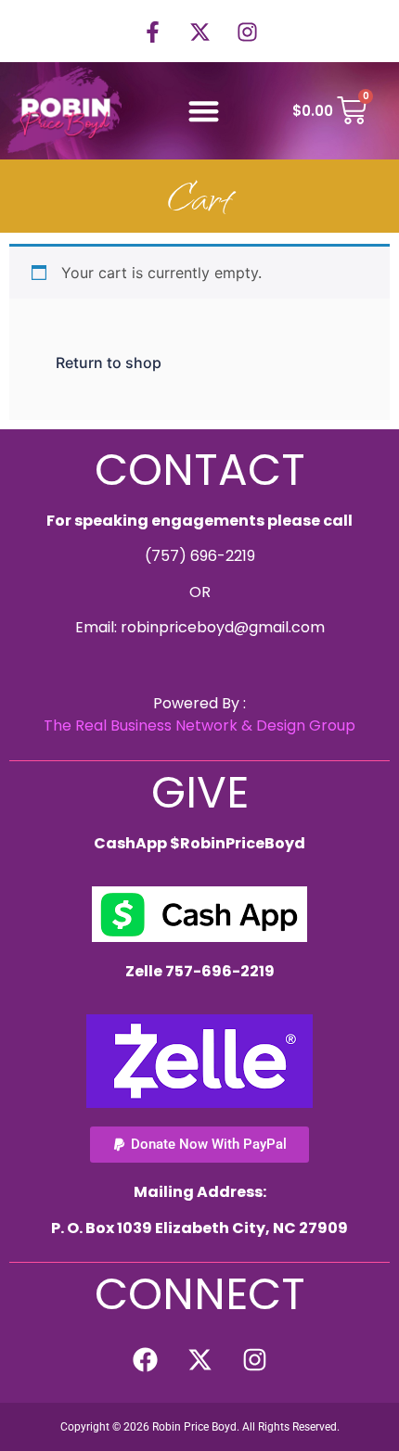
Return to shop (108, 362)
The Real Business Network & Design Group (199, 725)
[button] (203, 110)
